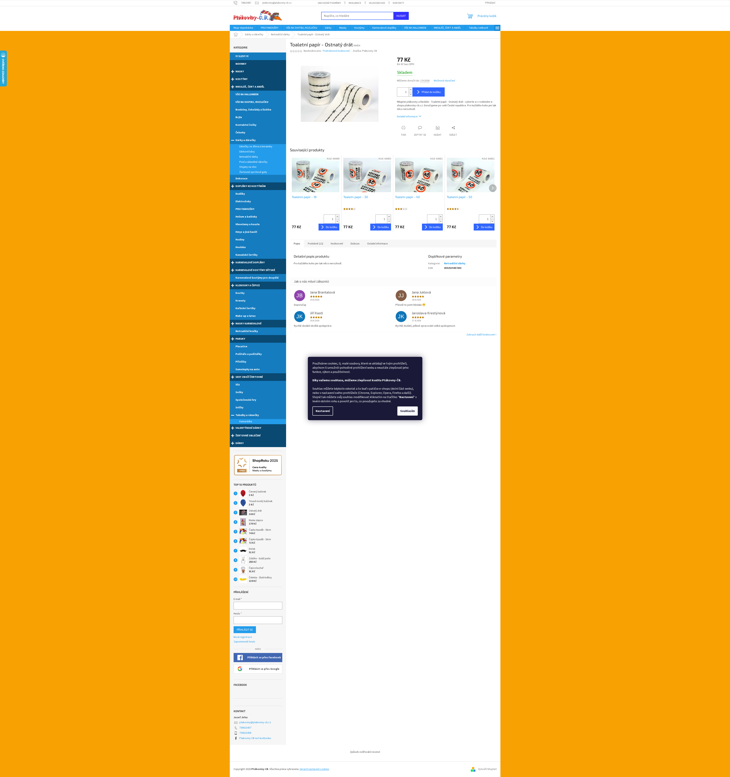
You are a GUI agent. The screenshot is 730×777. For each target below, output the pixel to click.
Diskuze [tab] (355, 244)
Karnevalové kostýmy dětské (255, 270)
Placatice (241, 346)
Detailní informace (407, 116)
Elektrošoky (243, 201)
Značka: (365, 51)
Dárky (240, 443)
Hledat (401, 15)
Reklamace (355, 3)
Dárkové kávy (247, 152)
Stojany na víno (248, 167)
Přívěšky (241, 362)
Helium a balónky (246, 217)
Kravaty (240, 301)
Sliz (238, 385)
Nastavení (323, 411)
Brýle (239, 117)
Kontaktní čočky (246, 125)
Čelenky (240, 133)
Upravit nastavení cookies (314, 769)
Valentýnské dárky (248, 428)
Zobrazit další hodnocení (480, 335)
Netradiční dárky (248, 157)
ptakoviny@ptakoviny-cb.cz (255, 722)
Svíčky (239, 407)
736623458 (245, 733)
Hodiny (240, 240)
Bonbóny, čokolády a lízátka (253, 110)
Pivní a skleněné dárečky (253, 162)
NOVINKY (241, 64)
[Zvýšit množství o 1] (410, 90)
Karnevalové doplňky (250, 262)
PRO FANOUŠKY (245, 209)
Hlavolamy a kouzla (248, 224)
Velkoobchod (377, 3)
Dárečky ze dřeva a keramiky (255, 146)
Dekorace (242, 179)
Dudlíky (240, 194)
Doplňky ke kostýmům (251, 186)
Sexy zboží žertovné (249, 377)
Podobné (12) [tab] (315, 244)
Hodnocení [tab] (337, 244)
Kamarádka (245, 421)
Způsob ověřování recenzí (365, 752)
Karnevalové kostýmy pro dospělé (257, 278)
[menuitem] (243, 28)
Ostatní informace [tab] (377, 244)
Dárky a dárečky (246, 140)
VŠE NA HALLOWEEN (247, 94)
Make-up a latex (246, 316)
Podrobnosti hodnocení (336, 51)
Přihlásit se (245, 629)
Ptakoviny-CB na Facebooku (255, 738)
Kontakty (398, 3)
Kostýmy (242, 79)
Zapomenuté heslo (244, 642)
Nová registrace (243, 637)
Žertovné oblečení (248, 436)
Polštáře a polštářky (249, 354)
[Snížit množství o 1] (410, 94)
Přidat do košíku (431, 91)
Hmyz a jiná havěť (246, 232)
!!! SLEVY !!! (242, 56)
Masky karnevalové (248, 324)
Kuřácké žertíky (245, 308)
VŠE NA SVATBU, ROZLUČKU (252, 102)
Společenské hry (246, 400)
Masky (240, 71)
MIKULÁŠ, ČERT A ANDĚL (250, 87)
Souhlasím (407, 411)
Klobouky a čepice (248, 285)
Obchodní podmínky (329, 3)
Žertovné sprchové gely (253, 172)
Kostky (240, 293)
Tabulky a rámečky (247, 415)
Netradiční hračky (247, 331)
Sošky (239, 392)
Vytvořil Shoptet (487, 769)
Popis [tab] (297, 244)
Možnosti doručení (444, 81)
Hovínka (241, 247)
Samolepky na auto (248, 369)
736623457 (245, 728)
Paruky (240, 339)
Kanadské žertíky (246, 255)
